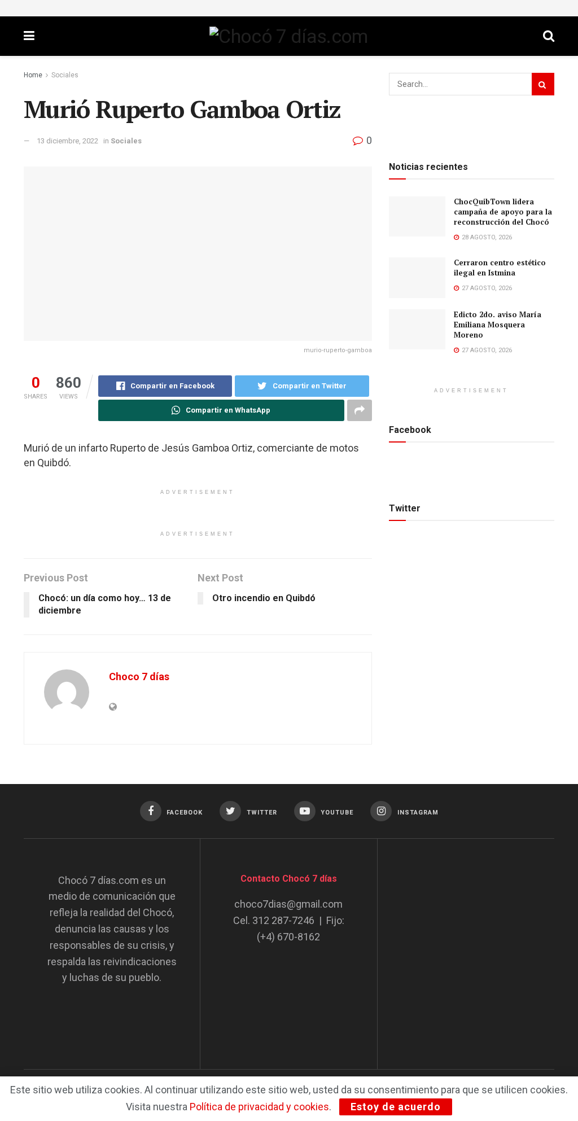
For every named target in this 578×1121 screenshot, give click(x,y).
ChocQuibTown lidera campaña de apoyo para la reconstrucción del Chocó (503, 211)
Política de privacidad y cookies (259, 1107)
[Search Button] (543, 84)
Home (33, 75)
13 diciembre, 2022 (67, 141)
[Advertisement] (485, 943)
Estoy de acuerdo (396, 1107)
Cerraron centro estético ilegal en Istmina (500, 267)
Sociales (64, 75)
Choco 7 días (139, 676)
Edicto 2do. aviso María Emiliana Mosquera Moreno (497, 324)
